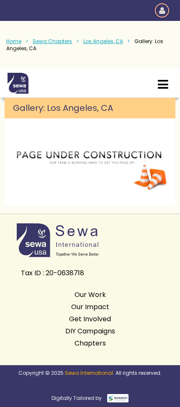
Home (13, 41)
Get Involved (90, 319)
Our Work (90, 294)
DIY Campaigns (90, 331)
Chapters (90, 343)
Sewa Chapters (52, 41)
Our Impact (90, 307)
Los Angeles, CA (103, 41)
